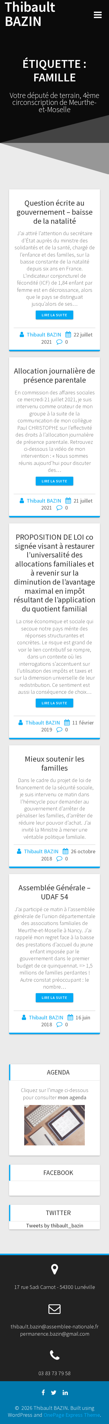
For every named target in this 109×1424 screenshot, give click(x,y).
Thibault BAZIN (30, 14)
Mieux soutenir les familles (54, 763)
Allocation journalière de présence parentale (54, 375)
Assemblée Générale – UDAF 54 (54, 892)
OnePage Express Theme (72, 1414)
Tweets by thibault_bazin (54, 1225)
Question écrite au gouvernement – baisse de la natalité (55, 212)
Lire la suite (54, 315)
